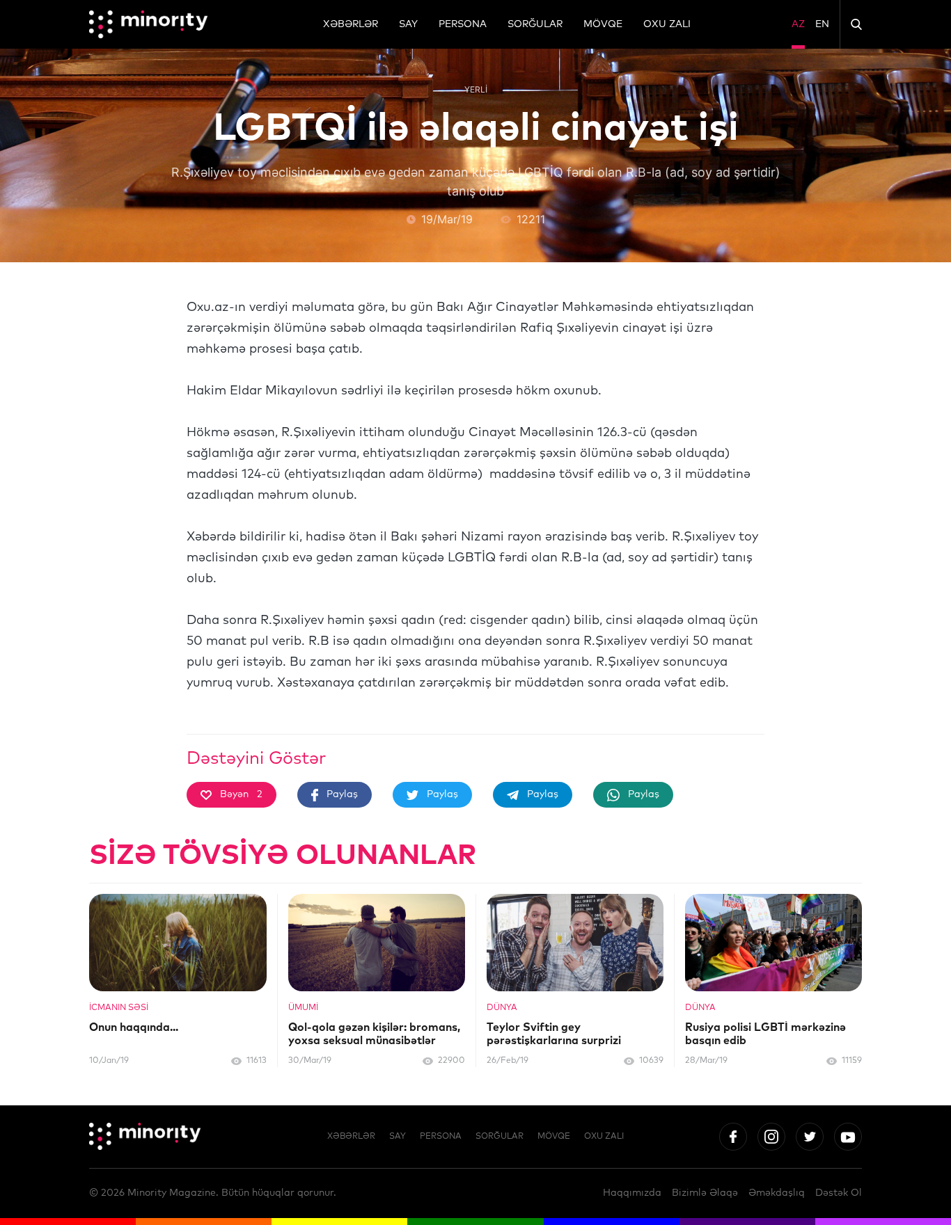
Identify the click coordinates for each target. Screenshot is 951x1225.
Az (798, 24)
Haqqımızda (632, 1193)
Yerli (475, 89)
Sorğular (535, 24)
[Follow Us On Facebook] (733, 1137)
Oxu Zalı (667, 24)
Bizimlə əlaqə (705, 1193)
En (822, 24)
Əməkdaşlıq (776, 1193)
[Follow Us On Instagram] (771, 1137)
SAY (408, 24)
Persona (463, 24)
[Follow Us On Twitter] (810, 1137)
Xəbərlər (350, 24)
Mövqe (602, 24)
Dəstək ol (838, 1193)
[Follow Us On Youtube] (848, 1137)
